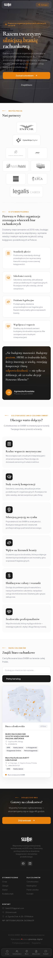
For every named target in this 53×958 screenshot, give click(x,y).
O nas (4, 882)
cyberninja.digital (35, 939)
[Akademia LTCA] (37, 178)
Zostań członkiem (24, 75)
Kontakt (30, 894)
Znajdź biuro (26, 85)
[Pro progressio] (37, 153)
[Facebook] (23, 863)
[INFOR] (26, 127)
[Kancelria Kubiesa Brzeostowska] (16, 153)
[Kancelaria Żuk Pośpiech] (16, 178)
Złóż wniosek (24, 820)
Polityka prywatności (21, 943)
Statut (4, 890)
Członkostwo (32, 882)
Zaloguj (44, 5)
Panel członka (32, 890)
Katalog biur (32, 886)
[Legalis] (26, 191)
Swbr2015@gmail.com (14, 908)
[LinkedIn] (30, 863)
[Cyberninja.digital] (26, 140)
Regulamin (36, 943)
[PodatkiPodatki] (16, 166)
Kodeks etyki (7, 894)
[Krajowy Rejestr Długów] (40, 166)
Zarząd (5, 886)
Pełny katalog (13, 678)
